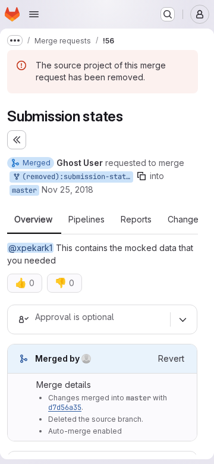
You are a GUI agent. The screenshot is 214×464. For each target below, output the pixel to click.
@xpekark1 (30, 248)
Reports (136, 219)
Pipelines (86, 219)
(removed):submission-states (75, 176)
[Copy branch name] (141, 176)
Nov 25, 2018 (67, 189)
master (24, 190)
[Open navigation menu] (33, 14)
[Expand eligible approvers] (182, 319)
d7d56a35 (64, 407)
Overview (33, 219)
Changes (185, 219)
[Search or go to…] (167, 14)
